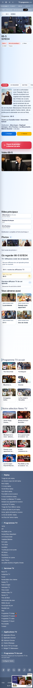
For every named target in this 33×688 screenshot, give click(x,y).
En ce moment (18, 10)
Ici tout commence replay (9, 496)
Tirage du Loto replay (8, 478)
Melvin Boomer (6, 129)
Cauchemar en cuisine (8, 557)
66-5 (7, 14)
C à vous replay (6, 486)
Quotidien (4, 547)
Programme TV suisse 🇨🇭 (9, 616)
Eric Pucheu (13, 127)
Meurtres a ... (5, 555)
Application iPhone (9, 635)
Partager (9, 133)
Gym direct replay (6, 491)
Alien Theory (5, 560)
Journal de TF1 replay (8, 504)
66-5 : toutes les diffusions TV (13, 270)
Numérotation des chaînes (9, 579)
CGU (3, 682)
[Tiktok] (24, 670)
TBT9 (3, 526)
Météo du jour (5, 603)
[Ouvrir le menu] (2, 2)
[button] (30, 670)
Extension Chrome (9, 640)
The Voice (4, 544)
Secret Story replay (7, 489)
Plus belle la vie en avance (9, 494)
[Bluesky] (14, 670)
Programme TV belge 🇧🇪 (8, 613)
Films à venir (5, 590)
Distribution (5, 125)
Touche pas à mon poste (9, 550)
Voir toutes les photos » (9, 250)
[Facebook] (3, 670)
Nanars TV (4, 595)
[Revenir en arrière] (12, 2)
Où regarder (14, 85)
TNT (3, 10)
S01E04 (13, 14)
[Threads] (19, 670)
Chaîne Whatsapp (9, 643)
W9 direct (4, 552)
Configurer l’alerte (8, 661)
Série (4, 43)
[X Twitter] (8, 670)
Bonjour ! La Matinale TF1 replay (11, 499)
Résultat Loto (5, 608)
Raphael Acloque (8, 220)
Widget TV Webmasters (11, 648)
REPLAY (20, 6)
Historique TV (5, 587)
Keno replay (5, 483)
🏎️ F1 (25, 10)
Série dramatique (14, 43)
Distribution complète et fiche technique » (15, 232)
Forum (3, 577)
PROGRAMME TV (5, 6)
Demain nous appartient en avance (12, 502)
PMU (2, 611)
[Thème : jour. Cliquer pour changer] (9, 2)
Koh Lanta (4, 542)
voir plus (16, 129)
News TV (4, 572)
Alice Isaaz (14, 125)
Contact (3, 626)
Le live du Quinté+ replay (9, 515)
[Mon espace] (6, 2)
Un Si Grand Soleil (6, 537)
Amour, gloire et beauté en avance (11, 512)
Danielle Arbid (14, 120)
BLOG (9, 686)
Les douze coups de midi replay (11, 481)
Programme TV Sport (7, 621)
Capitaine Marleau (6, 539)
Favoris (25, 133)
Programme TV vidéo (7, 618)
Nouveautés (5, 624)
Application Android (9, 638)
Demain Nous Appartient (8, 534)
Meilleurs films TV (6, 592)
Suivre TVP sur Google (11, 646)
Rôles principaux (9, 211)
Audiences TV (5, 574)
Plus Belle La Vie (6, 531)
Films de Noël (5, 598)
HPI (2, 529)
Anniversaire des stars (8, 600)
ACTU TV (28, 6)
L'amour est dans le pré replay (10, 509)
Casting (24, 85)
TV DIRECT (12, 6)
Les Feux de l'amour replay (9, 517)
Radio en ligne (5, 585)
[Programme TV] (3, 14)
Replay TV (4, 582)
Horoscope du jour (7, 605)
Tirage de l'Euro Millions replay (10, 507)
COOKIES (10, 682)
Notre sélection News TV (14, 408)
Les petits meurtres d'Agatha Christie (12, 563)
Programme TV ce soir (13, 360)
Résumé (4, 85)
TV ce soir (9, 10)
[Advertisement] (16, 65)
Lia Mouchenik (24, 127)
